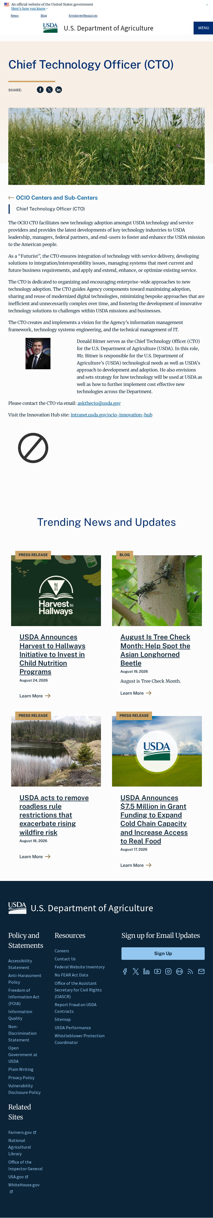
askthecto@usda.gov (99, 403)
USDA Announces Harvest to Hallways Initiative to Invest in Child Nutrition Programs (52, 654)
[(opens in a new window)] (124, 971)
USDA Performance (73, 1027)
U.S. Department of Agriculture (108, 28)
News (15, 15)
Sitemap (63, 1019)
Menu (203, 28)
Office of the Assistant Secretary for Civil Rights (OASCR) (78, 989)
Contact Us (65, 958)
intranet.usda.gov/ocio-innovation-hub (111, 415)
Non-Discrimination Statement (22, 1033)
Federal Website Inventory (80, 967)
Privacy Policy (21, 1077)
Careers (62, 950)
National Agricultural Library (19, 1146)
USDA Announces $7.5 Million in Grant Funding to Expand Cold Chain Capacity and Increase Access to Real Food (154, 819)
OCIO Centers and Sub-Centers (57, 197)
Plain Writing (21, 1069)
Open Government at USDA (22, 1054)
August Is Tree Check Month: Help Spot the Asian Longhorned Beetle (155, 650)
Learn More (31, 696)
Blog (44, 15)
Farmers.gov (20, 1132)
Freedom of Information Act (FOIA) (23, 996)
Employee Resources (83, 15)
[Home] (50, 32)
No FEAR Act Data (71, 975)
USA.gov (16, 1176)
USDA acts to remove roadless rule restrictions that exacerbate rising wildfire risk (54, 815)
